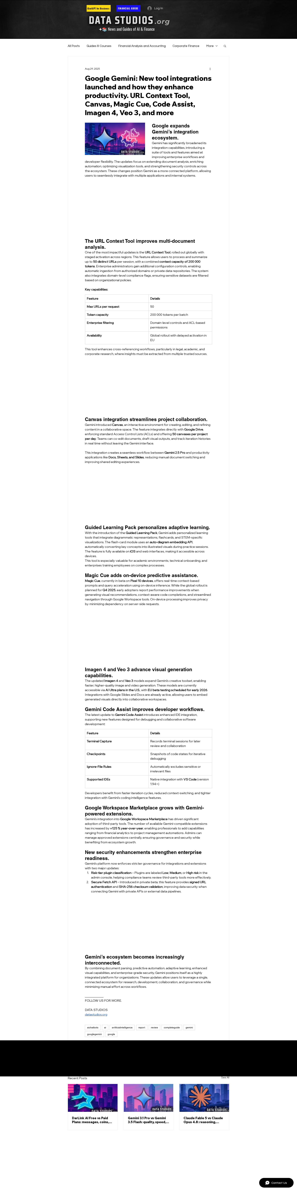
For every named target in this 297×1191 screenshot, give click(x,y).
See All (225, 1077)
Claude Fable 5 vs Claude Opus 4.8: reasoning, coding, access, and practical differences (203, 1120)
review (154, 1027)
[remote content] (148, 207)
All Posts (74, 46)
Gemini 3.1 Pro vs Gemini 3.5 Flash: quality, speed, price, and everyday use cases (147, 1120)
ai (105, 1027)
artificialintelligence (122, 1027)
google (111, 1034)
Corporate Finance (186, 46)
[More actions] (210, 69)
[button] (225, 45)
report (141, 1027)
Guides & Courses (99, 46)
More (210, 46)
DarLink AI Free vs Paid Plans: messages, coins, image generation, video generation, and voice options (91, 1120)
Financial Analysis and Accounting (142, 46)
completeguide (172, 1027)
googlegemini (94, 1034)
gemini (189, 1027)
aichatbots (92, 1027)
